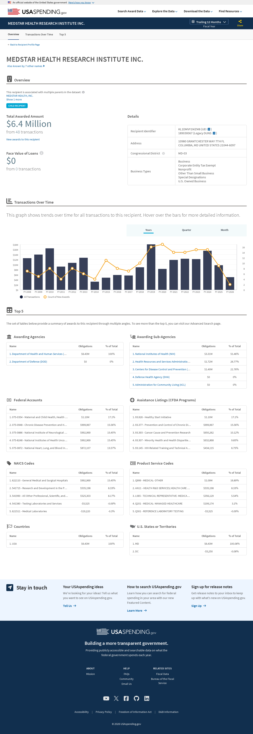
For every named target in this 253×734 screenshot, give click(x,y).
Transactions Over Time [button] (39, 34)
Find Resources (229, 11)
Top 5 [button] (62, 34)
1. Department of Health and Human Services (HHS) (39, 354)
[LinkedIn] (146, 698)
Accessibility (82, 712)
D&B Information (168, 712)
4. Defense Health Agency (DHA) (151, 377)
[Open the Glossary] (209, 129)
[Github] (136, 698)
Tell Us (67, 606)
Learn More (134, 610)
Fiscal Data (162, 674)
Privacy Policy (104, 712)
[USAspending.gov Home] (37, 12)
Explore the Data (163, 11)
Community (127, 679)
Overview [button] (13, 34)
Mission (90, 674)
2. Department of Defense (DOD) (28, 361)
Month (224, 230)
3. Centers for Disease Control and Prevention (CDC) (163, 369)
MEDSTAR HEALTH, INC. (19, 95)
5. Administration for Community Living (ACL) (159, 384)
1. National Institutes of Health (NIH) (154, 354)
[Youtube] (106, 698)
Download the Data (197, 11)
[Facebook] (126, 698)
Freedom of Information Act (135, 712)
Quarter (186, 230)
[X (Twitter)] (116, 698)
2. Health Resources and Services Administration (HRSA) (165, 361)
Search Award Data (130, 11)
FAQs (126, 674)
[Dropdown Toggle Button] (240, 22)
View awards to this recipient (23, 139)
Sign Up (196, 606)
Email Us (127, 684)
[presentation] (41, 153)
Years (148, 230)
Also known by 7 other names (24, 66)
